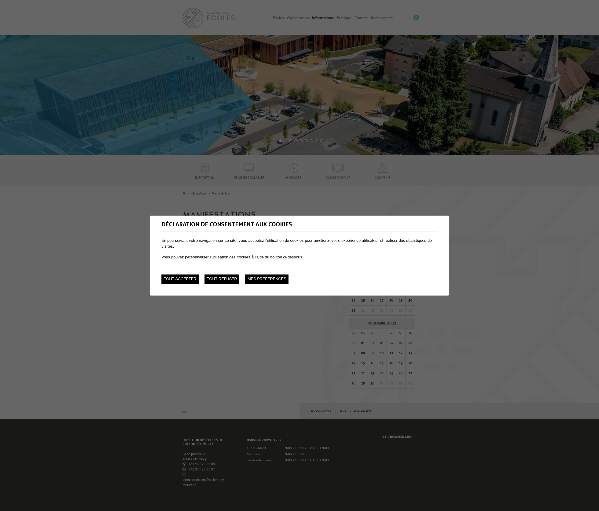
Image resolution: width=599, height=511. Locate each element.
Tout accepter (180, 279)
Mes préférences (267, 279)
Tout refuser (222, 279)
